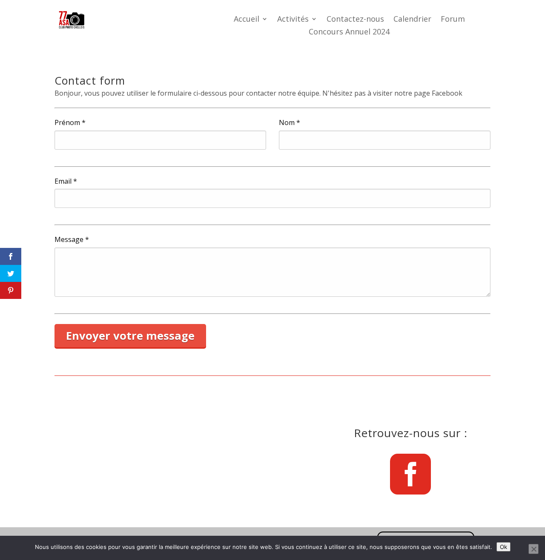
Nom (289, 122)
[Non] (533, 549)
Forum (453, 20)
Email (65, 181)
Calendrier (412, 20)
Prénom (70, 122)
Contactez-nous (355, 20)
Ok (503, 546)
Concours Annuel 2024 (349, 32)
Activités (293, 20)
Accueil (246, 20)
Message (71, 239)
